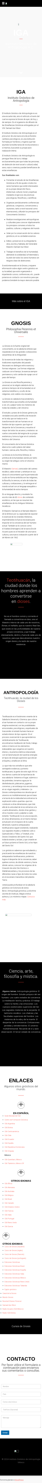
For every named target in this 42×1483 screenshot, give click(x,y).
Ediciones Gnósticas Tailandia (16, 1286)
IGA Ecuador (9, 1139)
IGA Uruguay (9, 1151)
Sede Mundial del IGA (13, 1116)
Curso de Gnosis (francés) (14, 1254)
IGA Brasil (8, 1199)
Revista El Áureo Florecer (12, 1301)
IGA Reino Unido (11, 1223)
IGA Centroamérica (12, 1131)
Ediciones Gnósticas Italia (14, 1274)
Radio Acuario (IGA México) (12, 1309)
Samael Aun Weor (9, 1305)
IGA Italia (8, 1215)
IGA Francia (9, 1211)
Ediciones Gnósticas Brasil (14, 1266)
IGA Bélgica (9, 1195)
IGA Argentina (10, 1124)
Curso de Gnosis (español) (14, 1247)
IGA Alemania (10, 1187)
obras (20, 497)
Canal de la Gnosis (9, 1293)
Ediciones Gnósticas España (15, 1270)
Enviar (5, 1433)
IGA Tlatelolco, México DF (14, 1163)
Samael (15, 469)
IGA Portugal (9, 1219)
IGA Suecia (9, 1226)
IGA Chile (8, 1135)
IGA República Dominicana (14, 1147)
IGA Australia (9, 1191)
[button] (3, 3)
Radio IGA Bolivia (9, 1313)
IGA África (8, 1184)
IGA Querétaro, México (13, 1160)
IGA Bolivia (9, 1128)
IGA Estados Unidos (12, 1207)
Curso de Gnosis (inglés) (14, 1250)
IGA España (9, 1143)
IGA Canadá (9, 1203)
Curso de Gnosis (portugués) (15, 1258)
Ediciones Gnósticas (12, 1262)
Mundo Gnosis (7, 1297)
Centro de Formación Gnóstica (16, 1120)
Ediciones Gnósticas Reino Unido (17, 1282)
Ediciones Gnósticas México (15, 1278)
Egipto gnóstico (10, 1289)
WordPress (19, 1480)
